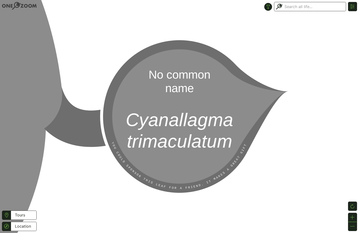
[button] (6, 215)
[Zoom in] (352, 217)
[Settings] (352, 6)
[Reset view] (352, 206)
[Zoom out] (352, 226)
